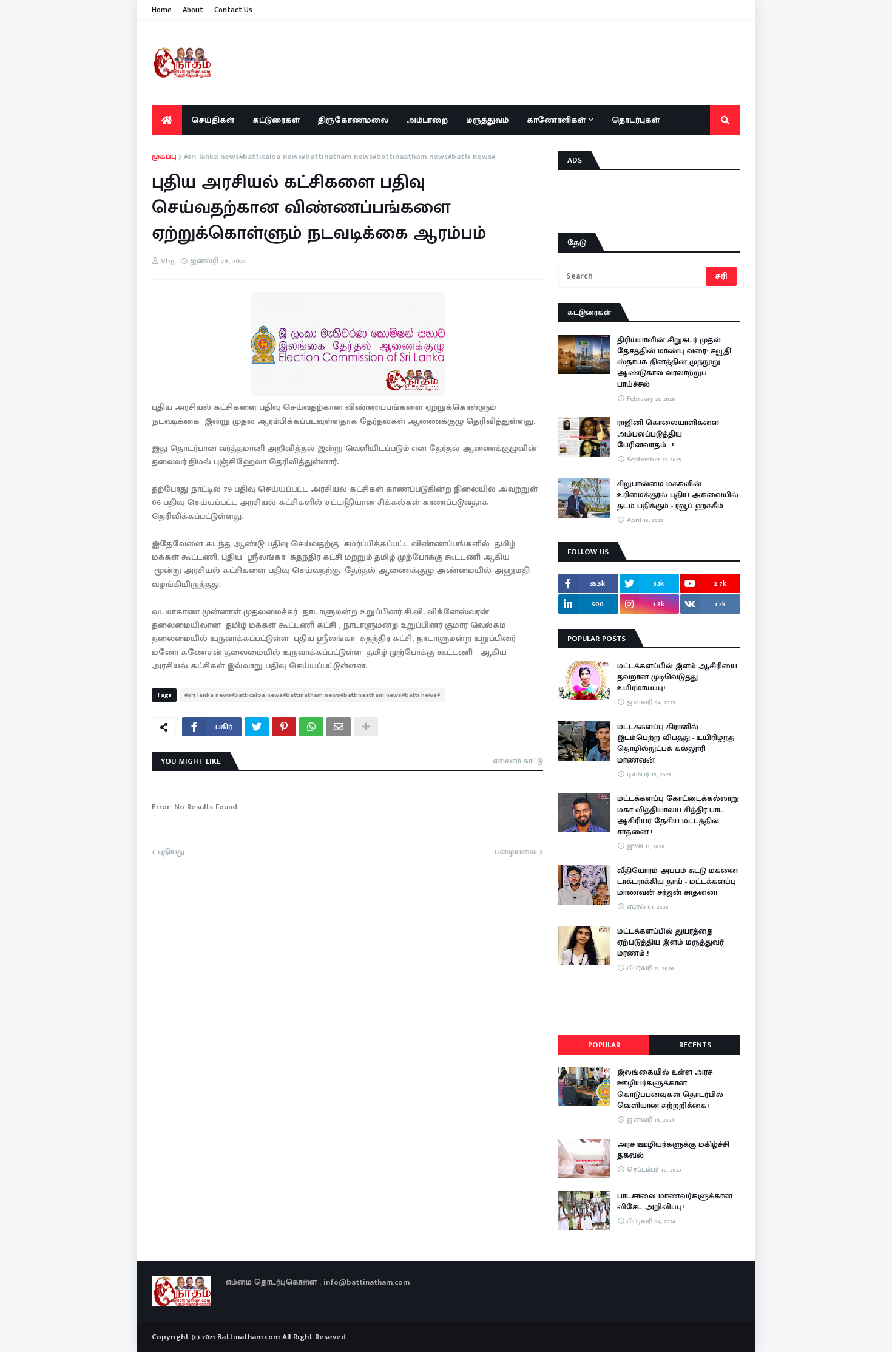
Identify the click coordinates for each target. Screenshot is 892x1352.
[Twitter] (257, 726)
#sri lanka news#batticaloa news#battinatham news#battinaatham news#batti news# (339, 157)
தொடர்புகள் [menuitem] (636, 120)
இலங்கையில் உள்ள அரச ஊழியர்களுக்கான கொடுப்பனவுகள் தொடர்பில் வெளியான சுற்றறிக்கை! (670, 1089)
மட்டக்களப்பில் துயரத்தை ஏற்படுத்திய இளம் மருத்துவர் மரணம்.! (670, 942)
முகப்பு (164, 157)
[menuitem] (167, 120)
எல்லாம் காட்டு (518, 761)
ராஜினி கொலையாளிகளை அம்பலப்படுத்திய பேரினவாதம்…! (668, 433)
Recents (695, 1044)
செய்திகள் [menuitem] (212, 120)
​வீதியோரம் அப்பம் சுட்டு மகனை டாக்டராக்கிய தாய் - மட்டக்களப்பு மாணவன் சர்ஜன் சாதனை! (677, 882)
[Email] (338, 726)
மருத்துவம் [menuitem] (487, 120)
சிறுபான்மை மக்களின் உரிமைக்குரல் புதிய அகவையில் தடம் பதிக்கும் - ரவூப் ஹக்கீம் (677, 495)
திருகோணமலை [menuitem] (353, 120)
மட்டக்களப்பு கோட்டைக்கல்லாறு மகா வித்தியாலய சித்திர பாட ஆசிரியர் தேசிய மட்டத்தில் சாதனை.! (678, 815)
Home (162, 10)
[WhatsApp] (311, 726)
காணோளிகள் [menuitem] (556, 120)
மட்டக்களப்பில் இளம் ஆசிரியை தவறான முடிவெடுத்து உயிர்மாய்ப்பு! (677, 677)
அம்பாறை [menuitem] (427, 120)
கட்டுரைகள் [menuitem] (276, 120)
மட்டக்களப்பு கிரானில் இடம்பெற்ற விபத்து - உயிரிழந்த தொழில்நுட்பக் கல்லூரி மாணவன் (676, 743)
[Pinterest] (284, 726)
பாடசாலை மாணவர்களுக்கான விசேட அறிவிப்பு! (674, 1201)
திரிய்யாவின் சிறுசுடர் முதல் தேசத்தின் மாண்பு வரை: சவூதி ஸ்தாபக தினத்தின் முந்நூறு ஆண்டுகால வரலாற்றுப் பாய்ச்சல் (674, 362)
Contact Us (233, 10)
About (193, 10)
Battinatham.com (248, 1337)
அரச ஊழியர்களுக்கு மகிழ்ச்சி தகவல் (673, 1150)
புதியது (171, 852)
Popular (604, 1044)
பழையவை (516, 852)
